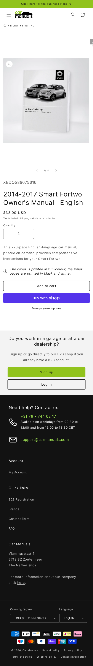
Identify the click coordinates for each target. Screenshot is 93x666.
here (21, 583)
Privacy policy (73, 650)
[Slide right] (56, 170)
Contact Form (19, 519)
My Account (18, 472)
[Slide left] (37, 170)
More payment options (46, 308)
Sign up (46, 372)
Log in (46, 384)
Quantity (9, 225)
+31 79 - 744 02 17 (38, 416)
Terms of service (21, 656)
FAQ (12, 528)
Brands (14, 25)
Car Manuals (30, 650)
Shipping (24, 218)
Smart (25, 25)
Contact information (73, 656)
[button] (8, 14)
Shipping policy (47, 656)
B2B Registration (21, 499)
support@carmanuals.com (45, 439)
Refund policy (51, 650)
